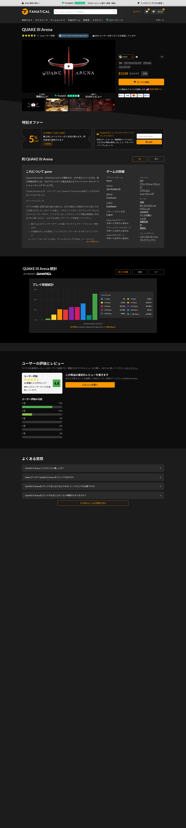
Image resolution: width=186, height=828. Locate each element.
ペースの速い (146, 215)
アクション (147, 63)
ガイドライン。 (132, 368)
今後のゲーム (74, 20)
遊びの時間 (123, 272)
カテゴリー (40, 20)
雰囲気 (143, 228)
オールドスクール (148, 205)
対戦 (142, 202)
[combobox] (93, 11)
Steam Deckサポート (115, 220)
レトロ (143, 218)
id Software (111, 206)
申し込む (149, 142)
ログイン (137, 11)
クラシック (145, 208)
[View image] (33, 104)
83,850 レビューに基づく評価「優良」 (102, 3)
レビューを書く (90, 384)
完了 (156, 272)
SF (141, 225)
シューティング (124, 67)
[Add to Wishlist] (162, 57)
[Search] (114, 11)
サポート (160, 20)
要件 (156, 159)
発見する (26, 20)
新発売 (86, 20)
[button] (31, 3)
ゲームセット (56, 20)
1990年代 (144, 212)
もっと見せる (91, 241)
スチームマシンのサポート (118, 227)
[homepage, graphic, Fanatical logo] (36, 11)
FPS (120, 63)
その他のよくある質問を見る (93, 503)
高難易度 (144, 221)
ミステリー (98, 20)
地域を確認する (155, 89)
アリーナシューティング (132, 63)
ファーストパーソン (149, 236)
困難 (140, 272)
